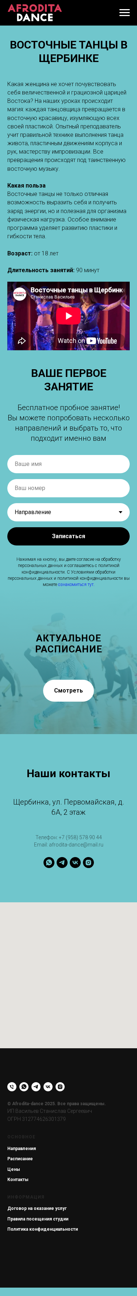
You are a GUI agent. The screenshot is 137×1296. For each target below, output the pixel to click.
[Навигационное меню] (124, 12)
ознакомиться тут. (76, 584)
